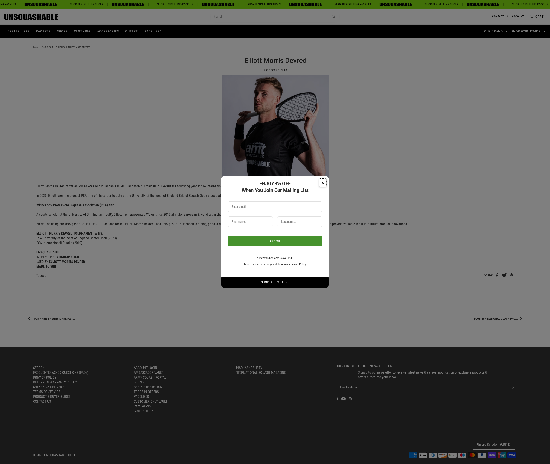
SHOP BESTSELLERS (275, 282)
